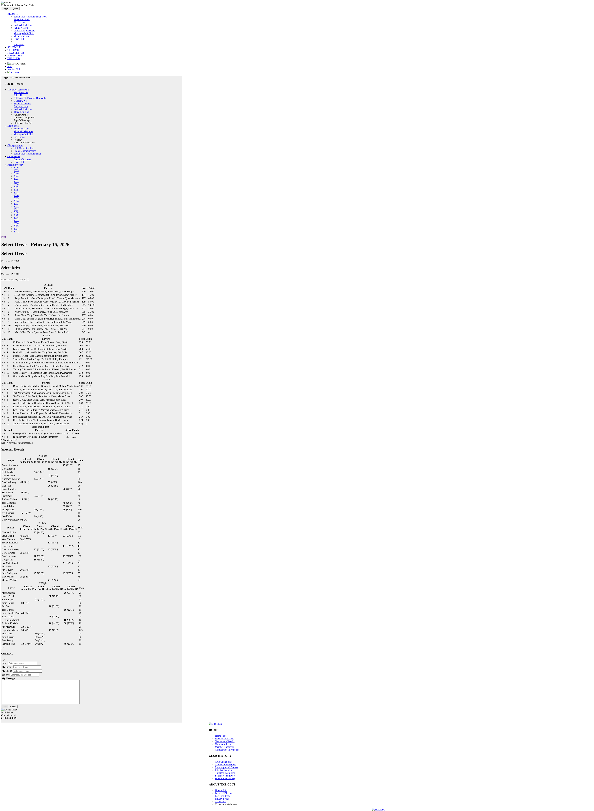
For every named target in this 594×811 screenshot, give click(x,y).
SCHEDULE (14, 47)
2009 (16, 215)
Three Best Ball (22, 19)
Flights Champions (224, 770)
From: (5, 663)
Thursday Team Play (225, 773)
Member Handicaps (224, 747)
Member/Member (22, 36)
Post (9, 66)
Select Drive (20, 95)
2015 (16, 198)
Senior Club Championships (30, 16)
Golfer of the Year (22, 159)
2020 (16, 184)
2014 (16, 201)
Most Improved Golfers (226, 767)
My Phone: (7, 670)
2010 (16, 212)
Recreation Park (21, 128)
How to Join (221, 790)
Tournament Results (225, 741)
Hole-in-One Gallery (225, 778)
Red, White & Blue (23, 25)
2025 (16, 170)
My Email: (7, 667)
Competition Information (227, 749)
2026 (16, 167)
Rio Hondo (19, 22)
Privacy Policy (222, 798)
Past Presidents (222, 796)
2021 (16, 181)
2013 (16, 203)
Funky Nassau (21, 27)
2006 (16, 223)
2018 (16, 190)
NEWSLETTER (15, 52)
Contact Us (220, 801)
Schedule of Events (224, 738)
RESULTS (12, 14)
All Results (19, 44)
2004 (16, 228)
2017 (16, 192)
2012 (16, 206)
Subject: (6, 674)
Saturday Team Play (225, 775)
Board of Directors (224, 793)
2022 (16, 178)
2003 (16, 231)
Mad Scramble (21, 92)
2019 (16, 187)
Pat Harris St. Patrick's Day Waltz (30, 98)
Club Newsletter (223, 744)
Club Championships (24, 30)
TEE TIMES (13, 50)
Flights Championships (25, 151)
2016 (16, 195)
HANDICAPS (14, 55)
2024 (16, 173)
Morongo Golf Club (24, 33)
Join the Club (13, 69)
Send (4, 707)
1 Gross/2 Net (20, 100)
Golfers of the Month (225, 764)
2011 (16, 209)
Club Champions (223, 761)
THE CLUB (13, 58)
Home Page (220, 735)
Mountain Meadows (23, 131)
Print (3, 237)
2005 (16, 226)
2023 (16, 176)
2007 (16, 220)
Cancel (13, 707)
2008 (16, 217)
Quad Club (19, 39)
